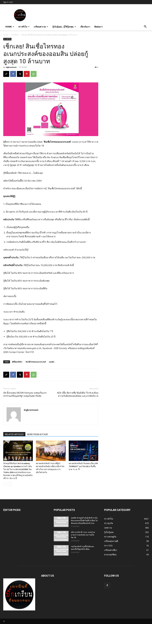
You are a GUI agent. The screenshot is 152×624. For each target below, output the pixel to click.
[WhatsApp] (34, 74)
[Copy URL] (6, 74)
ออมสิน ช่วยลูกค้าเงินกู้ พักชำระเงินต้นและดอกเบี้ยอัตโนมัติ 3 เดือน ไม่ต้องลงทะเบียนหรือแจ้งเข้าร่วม (84, 520)
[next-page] (10, 484)
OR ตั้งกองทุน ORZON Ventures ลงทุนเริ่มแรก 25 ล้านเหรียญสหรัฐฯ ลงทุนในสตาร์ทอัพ (25, 394)
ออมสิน (51, 362)
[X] (20, 74)
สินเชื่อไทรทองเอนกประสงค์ (36, 362)
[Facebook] (13, 74)
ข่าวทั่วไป (22, 26)
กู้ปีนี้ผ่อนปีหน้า (17, 362)
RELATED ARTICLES (14, 434)
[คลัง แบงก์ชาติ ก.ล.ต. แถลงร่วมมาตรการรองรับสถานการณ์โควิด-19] (61, 536)
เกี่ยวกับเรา (85, 26)
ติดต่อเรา (98, 26)
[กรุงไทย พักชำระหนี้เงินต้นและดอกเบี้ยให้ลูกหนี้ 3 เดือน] (61, 550)
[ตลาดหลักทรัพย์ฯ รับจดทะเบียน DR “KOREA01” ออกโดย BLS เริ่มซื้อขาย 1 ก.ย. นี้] (83, 451)
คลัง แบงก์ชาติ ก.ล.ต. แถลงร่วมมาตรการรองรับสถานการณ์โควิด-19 (83, 535)
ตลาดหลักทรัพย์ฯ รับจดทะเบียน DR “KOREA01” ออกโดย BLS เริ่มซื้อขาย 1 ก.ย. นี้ (83, 466)
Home (8, 26)
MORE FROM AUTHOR (37, 434)
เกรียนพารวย (40, 26)
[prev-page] (5, 484)
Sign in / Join (8, 2)
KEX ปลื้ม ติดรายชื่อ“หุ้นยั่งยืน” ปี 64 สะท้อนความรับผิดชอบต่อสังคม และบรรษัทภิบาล (77, 394)
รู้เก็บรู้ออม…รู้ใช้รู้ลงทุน (63, 26)
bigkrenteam (11, 67)
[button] (145, 26)
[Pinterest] (27, 74)
